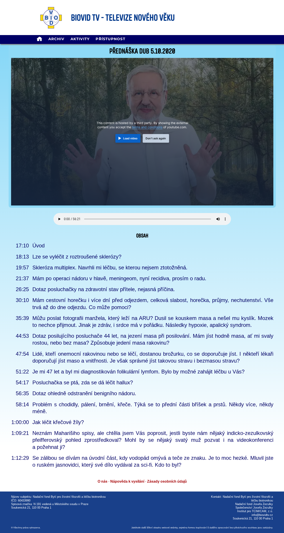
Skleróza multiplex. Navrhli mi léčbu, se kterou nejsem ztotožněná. (109, 267)
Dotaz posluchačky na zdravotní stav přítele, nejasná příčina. (103, 289)
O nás (102, 481)
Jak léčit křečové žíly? (58, 422)
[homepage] (39, 39)
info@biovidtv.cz (262, 515)
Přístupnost (110, 39)
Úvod (38, 246)
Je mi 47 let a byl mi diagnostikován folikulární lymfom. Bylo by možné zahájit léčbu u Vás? (138, 372)
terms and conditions (147, 127)
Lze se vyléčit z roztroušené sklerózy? (76, 257)
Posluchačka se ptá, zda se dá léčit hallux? (82, 382)
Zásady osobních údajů (167, 481)
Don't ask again (156, 138)
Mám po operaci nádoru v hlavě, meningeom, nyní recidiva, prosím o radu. (119, 278)
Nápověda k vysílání (127, 481)
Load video (130, 138)
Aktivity (80, 39)
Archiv (56, 39)
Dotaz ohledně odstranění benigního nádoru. (84, 393)
